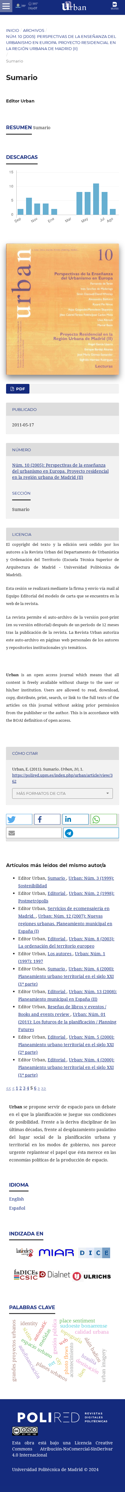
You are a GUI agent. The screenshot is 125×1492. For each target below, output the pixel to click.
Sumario (57, 878)
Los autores (60, 953)
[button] (19, 819)
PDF (20, 388)
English (16, 1199)
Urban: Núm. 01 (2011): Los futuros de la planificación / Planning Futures (67, 1021)
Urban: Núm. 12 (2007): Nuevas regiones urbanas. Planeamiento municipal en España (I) (65, 923)
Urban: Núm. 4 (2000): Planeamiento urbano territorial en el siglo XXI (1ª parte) (66, 976)
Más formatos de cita (41, 793)
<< (8, 1088)
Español (17, 1208)
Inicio (12, 30)
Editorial (57, 893)
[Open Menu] (6, 6)
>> (43, 1088)
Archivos (33, 30)
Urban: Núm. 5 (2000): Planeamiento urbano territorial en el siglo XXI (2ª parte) (66, 1044)
